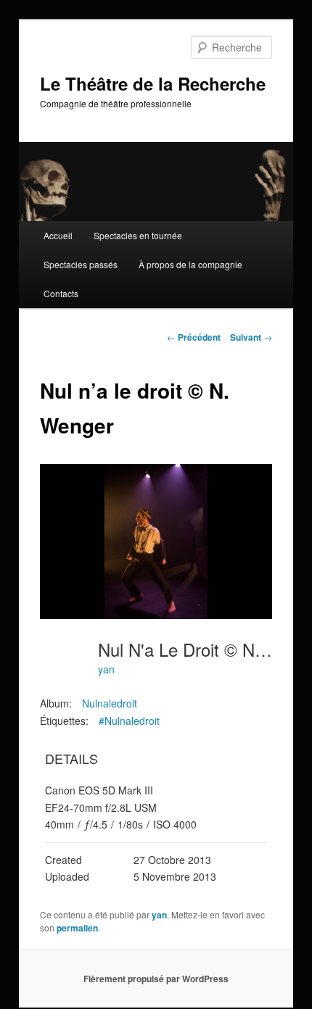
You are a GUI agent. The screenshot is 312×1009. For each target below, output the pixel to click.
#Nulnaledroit (129, 720)
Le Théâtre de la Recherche (153, 83)
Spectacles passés (81, 264)
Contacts (61, 293)
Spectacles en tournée (138, 235)
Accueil (58, 235)
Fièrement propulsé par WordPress (156, 978)
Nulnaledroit (109, 703)
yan (106, 669)
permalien (77, 927)
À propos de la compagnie (190, 264)
